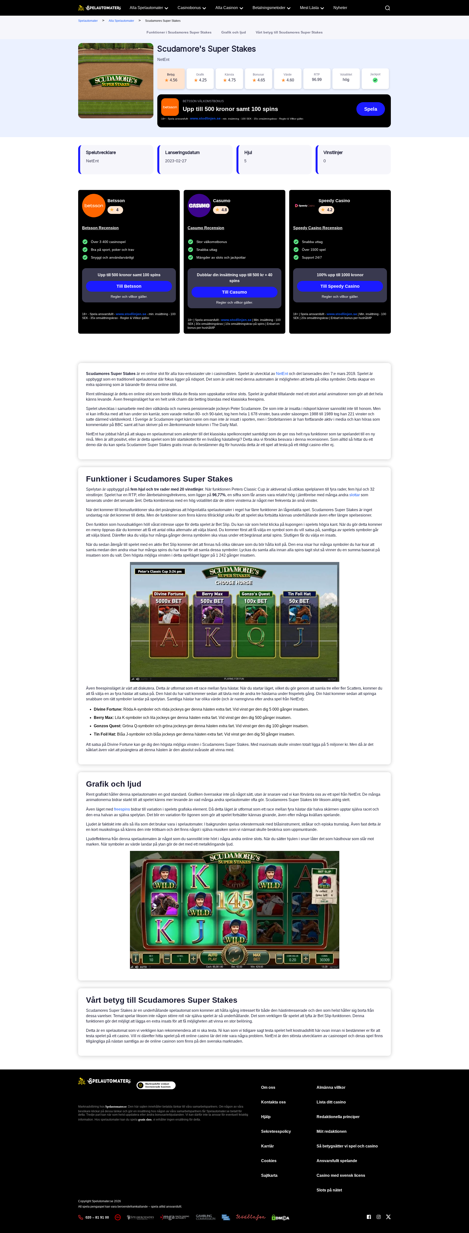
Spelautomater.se (116, 1106)
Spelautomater (88, 20)
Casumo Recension (206, 228)
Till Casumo (234, 292)
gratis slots (145, 1119)
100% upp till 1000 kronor (340, 275)
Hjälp (266, 1117)
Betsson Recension (100, 228)
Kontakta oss (273, 1102)
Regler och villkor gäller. (129, 296)
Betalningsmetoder (269, 8)
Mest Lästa (309, 8)
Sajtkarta (269, 1175)
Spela (370, 109)
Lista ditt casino (331, 1102)
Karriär (267, 1146)
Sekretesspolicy (276, 1131)
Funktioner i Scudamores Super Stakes (179, 32)
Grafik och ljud (233, 32)
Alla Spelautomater (146, 8)
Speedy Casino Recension (317, 228)
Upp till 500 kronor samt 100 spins (129, 275)
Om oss (268, 1087)
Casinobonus (189, 8)
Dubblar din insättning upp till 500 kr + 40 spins (234, 278)
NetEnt (282, 374)
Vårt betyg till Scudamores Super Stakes (289, 32)
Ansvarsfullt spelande (337, 1161)
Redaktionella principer (338, 1117)
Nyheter (340, 8)
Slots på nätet (329, 1190)
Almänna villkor (331, 1087)
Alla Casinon (226, 8)
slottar (354, 495)
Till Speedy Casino (340, 286)
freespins (122, 809)
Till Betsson (129, 286)
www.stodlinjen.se (205, 118)
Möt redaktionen (332, 1131)
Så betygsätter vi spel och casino (347, 1146)
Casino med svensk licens (341, 1175)
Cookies (269, 1161)
